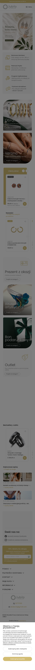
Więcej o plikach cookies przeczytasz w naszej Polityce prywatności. (17, 643)
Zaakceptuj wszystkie (17, 659)
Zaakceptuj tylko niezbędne (17, 649)
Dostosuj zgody (17, 654)
